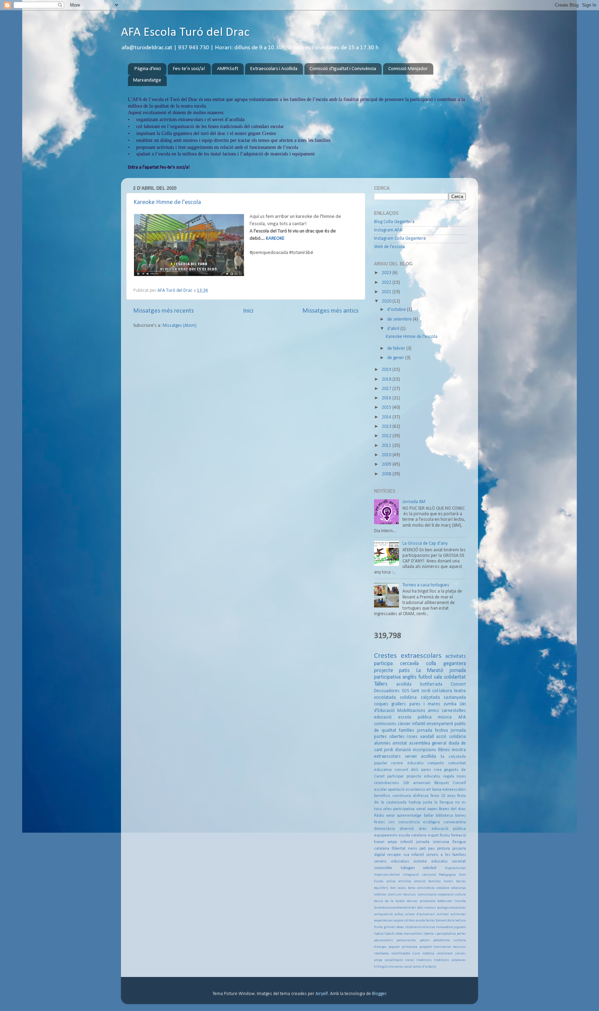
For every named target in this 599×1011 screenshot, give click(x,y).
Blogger (379, 994)
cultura (460, 895)
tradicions (424, 960)
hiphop (415, 802)
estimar (443, 914)
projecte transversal (435, 947)
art (428, 790)
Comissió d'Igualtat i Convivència (343, 68)
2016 (387, 398)
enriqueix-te (383, 914)
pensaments (383, 940)
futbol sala (430, 677)
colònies (380, 895)
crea (438, 770)
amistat (399, 743)
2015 (387, 407)
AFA (462, 717)
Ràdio (379, 816)
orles (387, 809)
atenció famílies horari (433, 881)
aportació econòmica (406, 790)
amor (390, 816)
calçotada (430, 697)
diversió (407, 829)
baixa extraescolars (449, 790)
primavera (409, 947)
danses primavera (421, 901)
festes (430, 921)
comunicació (427, 895)
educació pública (449, 829)
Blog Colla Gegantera (394, 222)
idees (400, 927)
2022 (387, 282)
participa (383, 663)
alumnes (382, 743)
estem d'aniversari (420, 914)
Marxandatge (147, 80)
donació (403, 750)
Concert (458, 684)
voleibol (429, 868)
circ (391, 822)
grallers (398, 704)
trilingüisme (384, 967)
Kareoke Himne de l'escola (167, 202)
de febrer (396, 348)
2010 (387, 455)
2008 (387, 474)
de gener (396, 358)
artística (404, 881)
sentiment (444, 953)
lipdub (378, 934)
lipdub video (393, 934)
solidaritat (455, 677)
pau (431, 849)
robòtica (428, 953)
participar (395, 776)
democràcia (384, 829)
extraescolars (421, 656)
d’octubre (397, 309)
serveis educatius (391, 861)
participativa (404, 809)
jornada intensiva (432, 842)
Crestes (385, 656)
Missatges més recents (163, 311)
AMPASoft (227, 68)
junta (427, 802)
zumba (450, 704)
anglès (409, 677)
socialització (393, 960)
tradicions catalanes (450, 960)
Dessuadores (387, 691)
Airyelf (321, 994)
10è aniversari (417, 783)
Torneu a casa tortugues (425, 585)
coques (381, 704)
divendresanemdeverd (391, 908)
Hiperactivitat (455, 868)
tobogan (408, 868)
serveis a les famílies (446, 855)
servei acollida (420, 756)
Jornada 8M (413, 502)
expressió (401, 921)
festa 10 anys (443, 796)
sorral (421, 809)
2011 (387, 445)
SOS (405, 691)
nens (412, 849)
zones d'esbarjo (424, 967)
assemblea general (427, 743)
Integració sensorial (419, 875)
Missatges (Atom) (180, 325)
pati (422, 849)
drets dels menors (422, 908)
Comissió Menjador (408, 68)
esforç (398, 914)
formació (458, 835)
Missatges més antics (330, 311)
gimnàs (390, 927)
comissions (385, 724)
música (445, 717)
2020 (387, 301)
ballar (429, 816)
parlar (461, 934)
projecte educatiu (423, 776)
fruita (378, 927)
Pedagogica (447, 875)
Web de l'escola (389, 247)
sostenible (383, 868)
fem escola (417, 921)
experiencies (383, 921)
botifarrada (431, 684)
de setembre (400, 319)
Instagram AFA (388, 230)
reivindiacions (386, 783)
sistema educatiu (430, 861)
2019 (387, 369)
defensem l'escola (451, 901)
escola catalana (412, 835)
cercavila (409, 663)
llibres (444, 750)
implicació (412, 927)
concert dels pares (412, 770)
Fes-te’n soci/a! (189, 68)
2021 (387, 292)
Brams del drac (452, 809)
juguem (460, 927)
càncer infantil (411, 724)
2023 (387, 273)
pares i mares (425, 704)
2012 (387, 436)
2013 (387, 426)
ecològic (443, 908)
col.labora (442, 691)
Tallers (381, 684)
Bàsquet (441, 783)
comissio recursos (402, 895)
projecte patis (392, 670)
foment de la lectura (451, 921)
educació (383, 717)
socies (409, 960)
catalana (442, 888)
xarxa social (403, 967)
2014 (387, 417)
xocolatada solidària (395, 697)
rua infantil (413, 855)
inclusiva (428, 927)
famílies (406, 730)
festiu (445, 835)
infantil (406, 842)
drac (423, 829)
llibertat (399, 849)
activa (391, 881)
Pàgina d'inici (147, 68)
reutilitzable (400, 953)
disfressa (420, 796)
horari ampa (385, 842)
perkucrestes (406, 940)
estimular (458, 914)
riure (416, 953)
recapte (394, 855)
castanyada (455, 697)
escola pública (415, 717)
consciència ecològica (419, 822)
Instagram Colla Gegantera (400, 238)
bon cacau (398, 888)
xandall (427, 736)
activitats (455, 656)
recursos (459, 947)
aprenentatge (409, 816)
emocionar (458, 908)
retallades (381, 953)
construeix (401, 796)
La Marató (429, 670)
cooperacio (445, 895)
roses (412, 736)
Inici (248, 311)
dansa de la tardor (389, 901)
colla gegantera (446, 663)
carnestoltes (454, 710)
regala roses (454, 776)
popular (394, 947)
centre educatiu (407, 763)
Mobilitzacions (411, 710)
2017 (387, 388)
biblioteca (444, 816)
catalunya (458, 888)
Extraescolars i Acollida (273, 68)
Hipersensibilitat (387, 875)
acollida (403, 684)
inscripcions (424, 750)
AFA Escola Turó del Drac (185, 32)
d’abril (393, 328)
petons (425, 940)
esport (433, 835)
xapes (432, 809)
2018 (387, 379)
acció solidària (451, 736)
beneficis (382, 796)
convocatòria (454, 822)
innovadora (444, 927)
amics (433, 710)
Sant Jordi (421, 691)
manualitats (413, 934)
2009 (387, 464)
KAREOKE (275, 238)
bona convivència (421, 888)
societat (459, 861)
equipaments (386, 835)
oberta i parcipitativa (440, 934)
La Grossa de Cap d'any (425, 543)
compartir (435, 763)
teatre (460, 691)
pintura (443, 849)
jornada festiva (432, 730)
